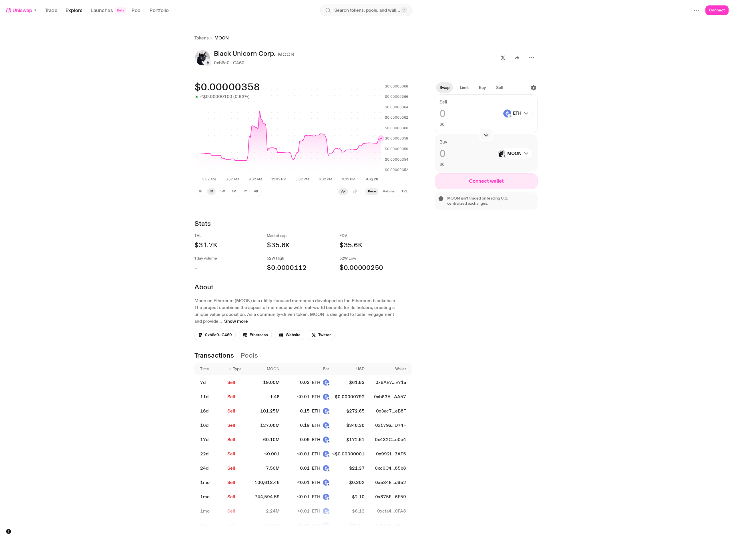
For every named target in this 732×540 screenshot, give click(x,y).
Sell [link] (231, 382)
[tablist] (387, 191)
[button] (21, 10)
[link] (255, 335)
